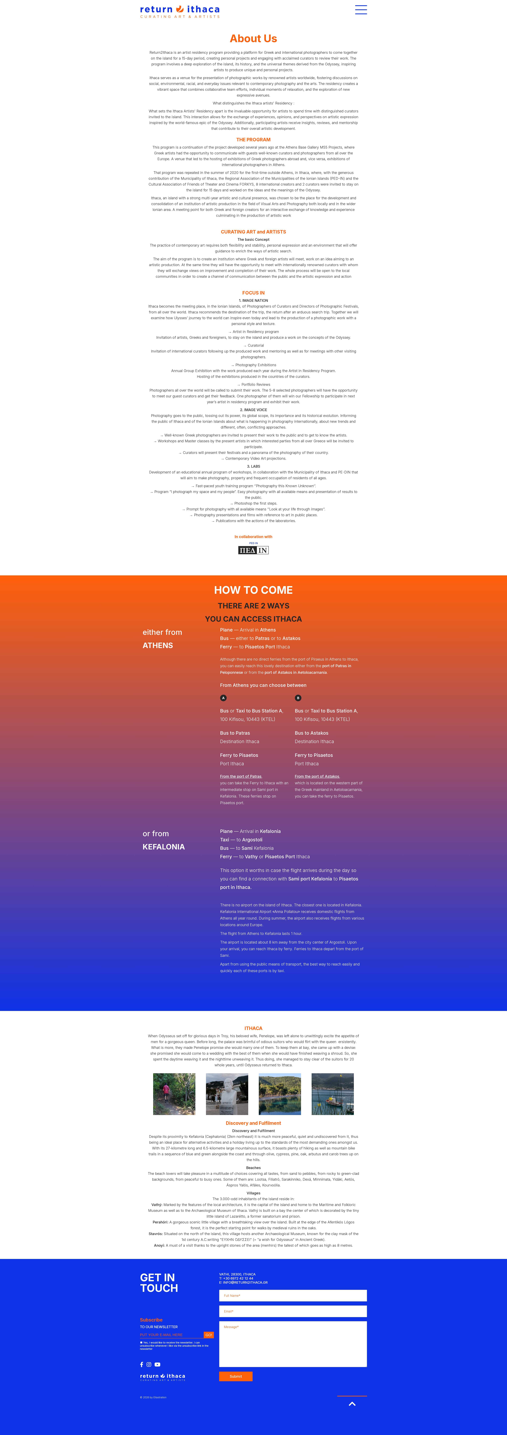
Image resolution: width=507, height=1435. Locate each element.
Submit (236, 1376)
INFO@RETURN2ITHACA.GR (245, 1282)
